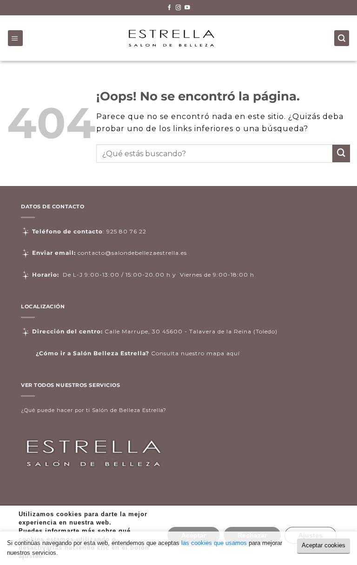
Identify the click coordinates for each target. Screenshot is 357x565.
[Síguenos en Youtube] (187, 8)
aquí (233, 353)
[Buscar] (342, 38)
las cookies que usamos (214, 542)
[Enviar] (341, 153)
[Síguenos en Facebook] (169, 8)
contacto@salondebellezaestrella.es (132, 252)
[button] (15, 38)
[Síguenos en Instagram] (178, 8)
